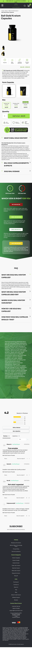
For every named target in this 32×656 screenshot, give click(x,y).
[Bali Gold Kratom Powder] (23, 91)
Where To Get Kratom (16, 594)
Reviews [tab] (5, 435)
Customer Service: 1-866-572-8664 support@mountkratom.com (16, 608)
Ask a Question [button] (16, 431)
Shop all (16, 575)
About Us (16, 586)
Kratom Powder (16, 560)
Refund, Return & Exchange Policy (16, 546)
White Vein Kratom (16, 229)
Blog (16, 592)
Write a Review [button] (16, 427)
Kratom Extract (16, 562)
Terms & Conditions (16, 551)
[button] (26, 458)
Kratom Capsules (16, 557)
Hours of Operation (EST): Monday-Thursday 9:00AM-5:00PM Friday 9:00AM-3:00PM (16, 615)
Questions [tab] (15, 435)
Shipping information (16, 542)
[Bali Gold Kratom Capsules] (9, 91)
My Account (16, 581)
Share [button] (5, 458)
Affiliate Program (16, 597)
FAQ (16, 589)
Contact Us (16, 584)
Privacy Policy (16, 548)
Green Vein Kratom (16, 217)
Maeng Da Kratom (16, 572)
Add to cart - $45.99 (19, 116)
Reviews (16, 599)
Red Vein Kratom (16, 204)
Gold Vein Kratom (16, 243)
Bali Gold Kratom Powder (9, 455)
